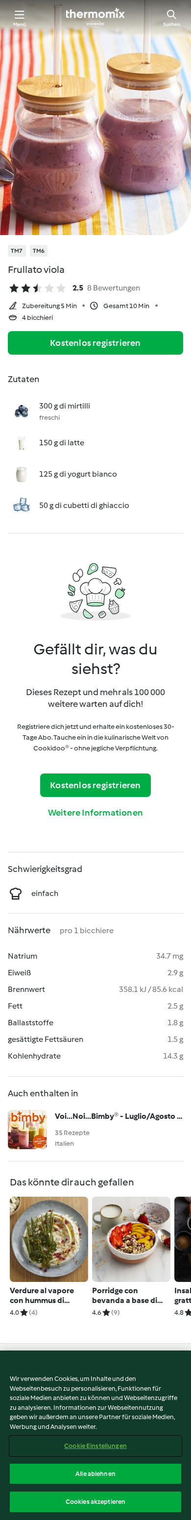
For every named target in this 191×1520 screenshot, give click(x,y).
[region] (95, 1435)
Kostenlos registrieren (95, 343)
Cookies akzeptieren (95, 1501)
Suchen (171, 24)
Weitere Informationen (95, 812)
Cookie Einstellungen (95, 1445)
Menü (19, 24)
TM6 (39, 250)
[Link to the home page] (95, 17)
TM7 (17, 250)
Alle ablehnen (95, 1473)
